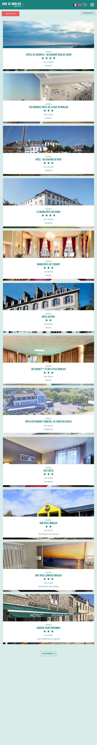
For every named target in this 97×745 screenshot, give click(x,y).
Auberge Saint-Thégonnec (48, 627)
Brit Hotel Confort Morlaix (48, 575)
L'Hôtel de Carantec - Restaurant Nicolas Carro (48, 54)
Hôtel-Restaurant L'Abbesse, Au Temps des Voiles (48, 421)
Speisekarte (88, 13)
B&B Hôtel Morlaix (48, 523)
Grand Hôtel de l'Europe (48, 264)
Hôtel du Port (48, 316)
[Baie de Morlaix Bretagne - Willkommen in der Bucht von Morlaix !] (12, 4)
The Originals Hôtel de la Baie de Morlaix (48, 107)
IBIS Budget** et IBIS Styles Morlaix (48, 369)
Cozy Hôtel (48, 470)
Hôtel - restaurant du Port (48, 159)
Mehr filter (10, 14)
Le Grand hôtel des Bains (48, 211)
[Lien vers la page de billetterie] (85, 4)
